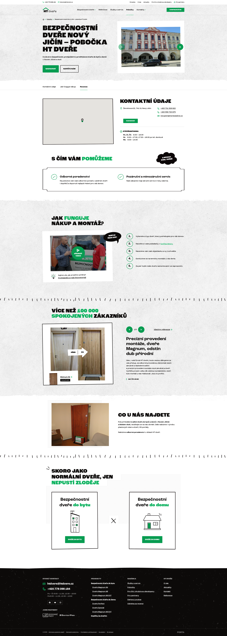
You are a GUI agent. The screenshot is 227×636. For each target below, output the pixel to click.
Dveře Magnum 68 (100, 591)
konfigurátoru (167, 244)
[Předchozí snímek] (121, 47)
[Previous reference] (129, 329)
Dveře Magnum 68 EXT (101, 596)
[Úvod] (43, 19)
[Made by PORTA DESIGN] (180, 632)
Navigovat (51, 69)
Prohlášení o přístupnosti (89, 632)
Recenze (84, 87)
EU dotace (110, 632)
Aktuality (167, 587)
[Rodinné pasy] (50, 615)
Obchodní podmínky (72, 632)
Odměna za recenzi (135, 604)
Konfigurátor (175, 10)
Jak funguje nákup (68, 87)
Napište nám (69, 69)
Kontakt (167, 591)
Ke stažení (102, 632)
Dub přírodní (65, 380)
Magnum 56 (65, 377)
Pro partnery (133, 596)
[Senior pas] (67, 615)
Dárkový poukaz (134, 600)
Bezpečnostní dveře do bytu (103, 583)
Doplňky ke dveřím (99, 616)
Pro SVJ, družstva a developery (140, 591)
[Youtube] (55, 602)
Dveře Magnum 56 (100, 587)
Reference (103, 10)
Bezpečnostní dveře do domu (103, 600)
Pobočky (130, 10)
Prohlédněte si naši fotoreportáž (72, 278)
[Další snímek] (180, 47)
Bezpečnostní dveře (85, 10)
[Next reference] (141, 329)
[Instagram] (60, 602)
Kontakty (140, 10)
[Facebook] (50, 602)
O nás (166, 583)
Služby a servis (116, 10)
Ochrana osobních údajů (56, 632)
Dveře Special (98, 608)
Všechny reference (162, 329)
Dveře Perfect (98, 604)
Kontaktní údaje (49, 87)
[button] (82, 120)
